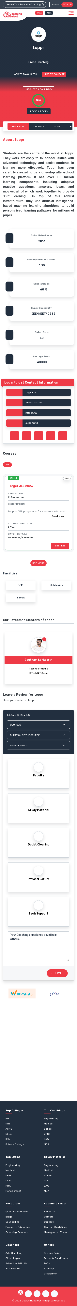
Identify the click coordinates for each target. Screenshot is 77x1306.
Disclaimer (50, 1273)
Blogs (9, 1216)
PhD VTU (38, 673)
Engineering (51, 1118)
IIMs (8, 1139)
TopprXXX (31, 392)
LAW (46, 1139)
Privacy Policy (52, 1253)
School (48, 1128)
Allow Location (34, 402)
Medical (48, 1123)
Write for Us (13, 1268)
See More (38, 563)
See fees (60, 545)
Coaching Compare (17, 1232)
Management (13, 1191)
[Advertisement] (38, 1050)
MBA (46, 1144)
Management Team (55, 1232)
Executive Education (18, 1227)
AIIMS (9, 1128)
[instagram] (37, 1293)
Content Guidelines (55, 1227)
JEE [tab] (7, 464)
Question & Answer (17, 1211)
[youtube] (45, 1293)
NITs (8, 1123)
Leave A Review (39, 111)
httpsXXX (31, 412)
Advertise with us (16, 1263)
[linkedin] (54, 1293)
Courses (39, 126)
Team (57, 126)
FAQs (47, 1263)
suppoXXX (31, 422)
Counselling (13, 1221)
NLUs (9, 1134)
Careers (49, 1216)
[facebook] (28, 1293)
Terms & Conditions (56, 1258)
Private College (15, 1144)
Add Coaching (14, 1253)
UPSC (47, 1134)
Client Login (13, 1258)
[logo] (12, 14)
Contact (49, 1221)
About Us (49, 1211)
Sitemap (49, 1268)
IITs (8, 1118)
